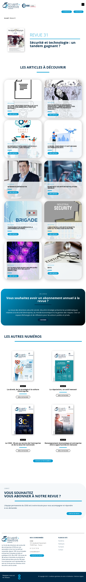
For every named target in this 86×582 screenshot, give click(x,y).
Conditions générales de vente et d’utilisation (61, 576)
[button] (83, 4)
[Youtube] (19, 578)
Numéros (61, 541)
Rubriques (61, 544)
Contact (60, 550)
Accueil (6, 18)
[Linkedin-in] (19, 575)
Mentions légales (78, 576)
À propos (61, 547)
